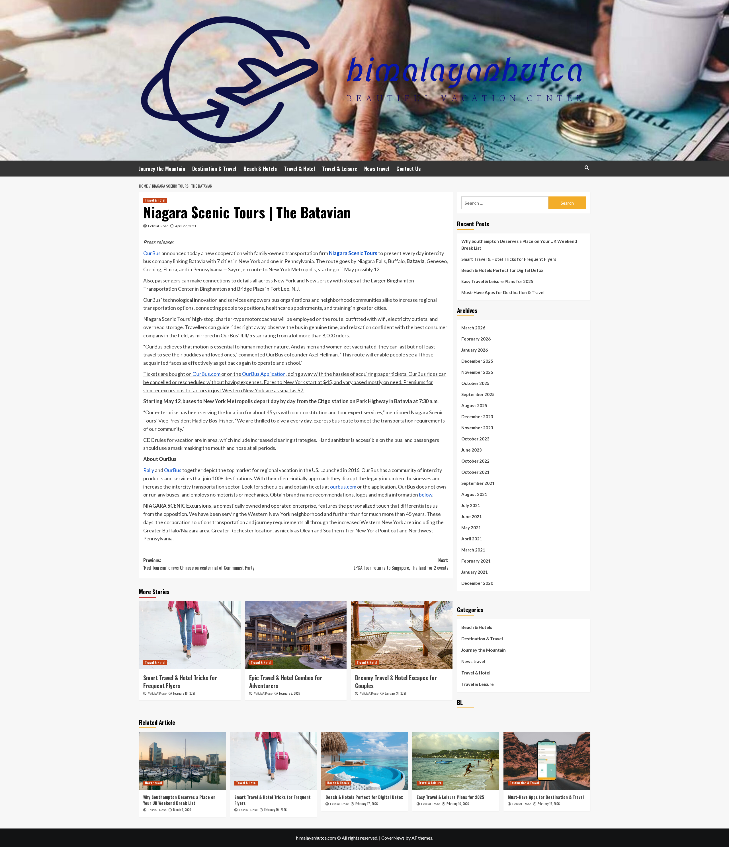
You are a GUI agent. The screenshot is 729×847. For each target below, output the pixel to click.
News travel (376, 168)
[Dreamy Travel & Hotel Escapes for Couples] (401, 635)
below (425, 494)
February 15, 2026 (549, 803)
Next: (401, 564)
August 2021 (474, 494)
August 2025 (474, 405)
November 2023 (477, 427)
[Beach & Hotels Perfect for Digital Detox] (364, 761)
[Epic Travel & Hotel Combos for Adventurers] (296, 635)
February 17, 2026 (366, 803)
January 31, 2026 (396, 693)
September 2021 (478, 483)
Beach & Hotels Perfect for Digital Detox (502, 270)
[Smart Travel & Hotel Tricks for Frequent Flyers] (190, 635)
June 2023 (471, 449)
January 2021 (474, 572)
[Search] (586, 168)
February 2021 (476, 560)
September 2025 (478, 394)
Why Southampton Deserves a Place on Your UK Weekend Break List (519, 245)
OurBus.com (206, 374)
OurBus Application (264, 374)
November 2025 (477, 372)
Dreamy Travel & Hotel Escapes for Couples (396, 681)
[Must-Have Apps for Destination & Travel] (546, 761)
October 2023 (475, 438)
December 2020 (477, 583)
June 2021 (471, 516)
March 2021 (473, 549)
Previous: (198, 564)
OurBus (152, 253)
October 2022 (475, 461)
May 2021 (471, 527)
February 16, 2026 (458, 803)
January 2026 (474, 349)
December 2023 (477, 416)
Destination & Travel (214, 168)
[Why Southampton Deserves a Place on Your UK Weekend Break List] (182, 761)
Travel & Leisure (339, 168)
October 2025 (475, 383)
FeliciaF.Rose (158, 226)
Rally (148, 470)
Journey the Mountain (162, 168)
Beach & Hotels (260, 168)
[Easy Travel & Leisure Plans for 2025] (455, 761)
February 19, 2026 (184, 693)
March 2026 (473, 327)
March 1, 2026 (182, 809)
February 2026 (476, 338)
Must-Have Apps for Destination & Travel (502, 292)
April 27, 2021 (185, 226)
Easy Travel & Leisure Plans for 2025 (497, 281)
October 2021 (475, 472)
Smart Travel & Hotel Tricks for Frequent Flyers (180, 681)
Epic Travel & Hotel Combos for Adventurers (285, 681)
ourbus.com (343, 486)
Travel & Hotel (299, 168)
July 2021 (470, 505)
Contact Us (408, 168)
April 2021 (471, 538)
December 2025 (477, 361)
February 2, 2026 (289, 693)
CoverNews (393, 837)
